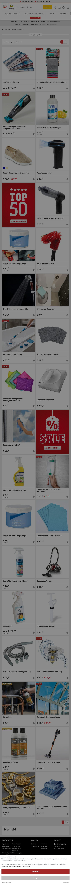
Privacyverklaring (6, 882)
